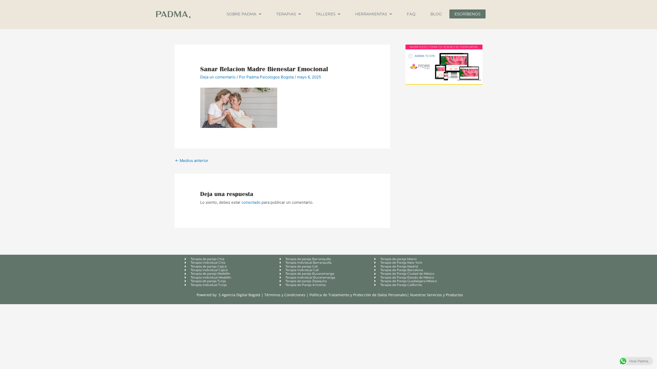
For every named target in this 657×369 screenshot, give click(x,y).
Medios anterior (191, 160)
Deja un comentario (218, 77)
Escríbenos (467, 14)
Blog (436, 14)
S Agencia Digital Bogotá (239, 294)
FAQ (411, 14)
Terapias (286, 14)
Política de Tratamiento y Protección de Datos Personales (358, 294)
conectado (250, 202)
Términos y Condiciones (285, 294)
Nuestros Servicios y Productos (436, 294)
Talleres (325, 14)
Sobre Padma (241, 14)
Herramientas (371, 14)
